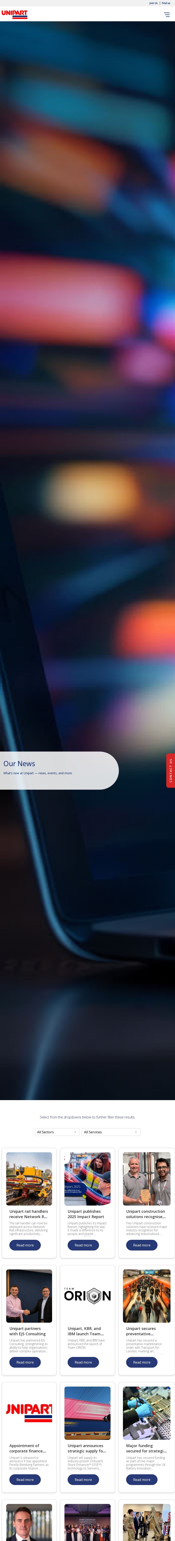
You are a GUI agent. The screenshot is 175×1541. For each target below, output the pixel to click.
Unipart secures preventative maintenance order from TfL (144, 1336)
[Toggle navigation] (167, 14)
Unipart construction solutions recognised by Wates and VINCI (145, 1216)
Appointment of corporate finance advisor (26, 1451)
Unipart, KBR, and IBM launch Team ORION (84, 1334)
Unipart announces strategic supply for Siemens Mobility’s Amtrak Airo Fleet (86, 1453)
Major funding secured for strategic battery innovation (145, 1451)
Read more (25, 1245)
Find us (166, 3)
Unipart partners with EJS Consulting (27, 1331)
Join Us (154, 3)
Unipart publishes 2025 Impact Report (86, 1214)
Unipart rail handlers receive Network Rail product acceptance (28, 1216)
